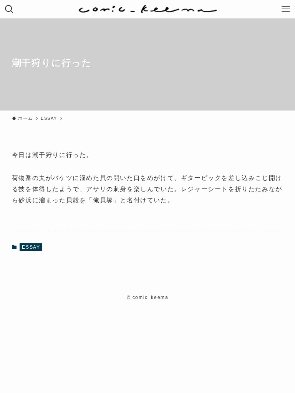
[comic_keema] (147, 9)
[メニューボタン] (286, 9)
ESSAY (31, 247)
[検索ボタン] (9, 9)
